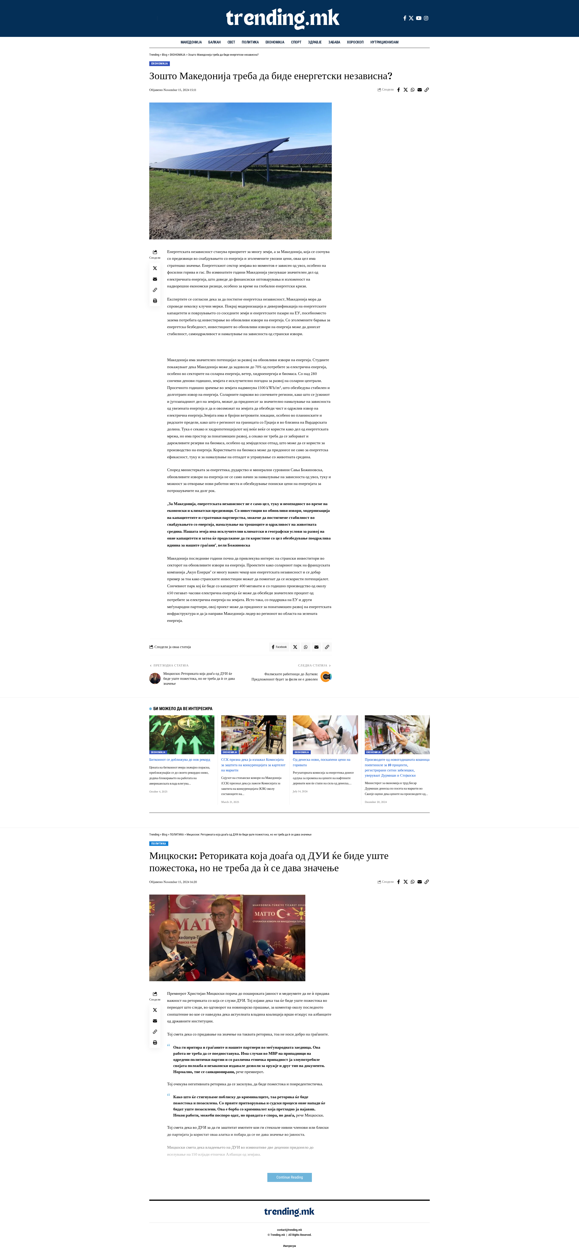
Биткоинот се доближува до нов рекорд (179, 759)
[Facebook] (405, 18)
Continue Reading (289, 1177)
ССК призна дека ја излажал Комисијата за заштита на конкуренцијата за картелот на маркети (253, 764)
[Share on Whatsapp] (412, 89)
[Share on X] (405, 89)
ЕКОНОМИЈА (159, 63)
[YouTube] (419, 18)
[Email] (419, 89)
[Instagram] (426, 18)
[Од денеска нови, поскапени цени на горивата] (325, 734)
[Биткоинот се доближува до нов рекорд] (181, 734)
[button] (152, 18)
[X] (411, 18)
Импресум (289, 1246)
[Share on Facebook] (398, 89)
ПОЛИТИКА (158, 843)
